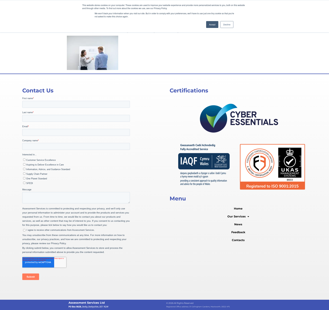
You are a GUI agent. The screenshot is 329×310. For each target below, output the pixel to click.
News (238, 224)
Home (238, 208)
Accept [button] (212, 24)
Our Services (236, 216)
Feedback (238, 232)
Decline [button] (226, 24)
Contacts (238, 240)
